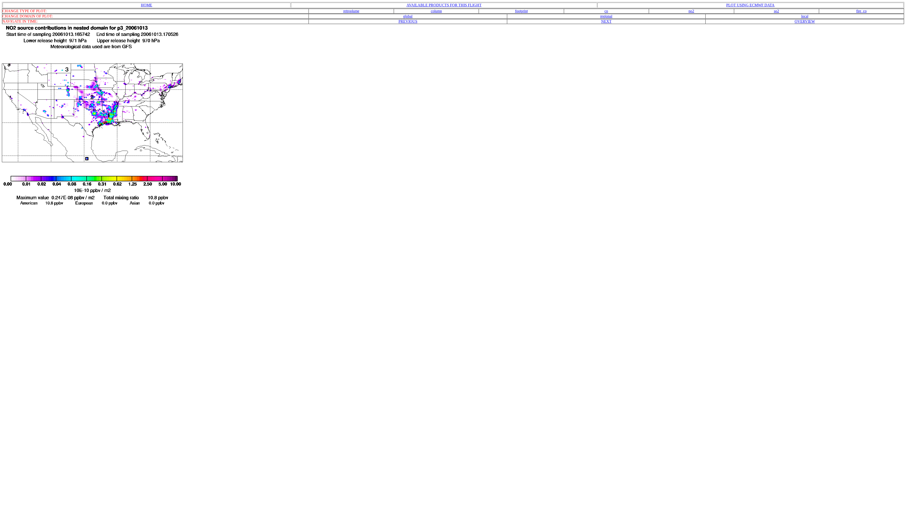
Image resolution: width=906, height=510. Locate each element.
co (606, 11)
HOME (146, 5)
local (804, 16)
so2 (776, 11)
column (436, 11)
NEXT (606, 21)
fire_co (861, 11)
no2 (691, 11)
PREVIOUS (407, 21)
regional (606, 16)
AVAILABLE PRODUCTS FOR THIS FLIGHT (444, 5)
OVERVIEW (805, 21)
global (407, 16)
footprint (521, 11)
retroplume (351, 11)
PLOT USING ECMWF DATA (750, 5)
